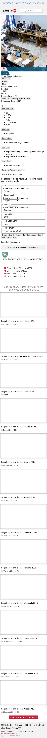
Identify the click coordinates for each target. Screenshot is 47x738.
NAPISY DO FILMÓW (23, 3)
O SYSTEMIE (8, 3)
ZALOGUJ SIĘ (38, 3)
